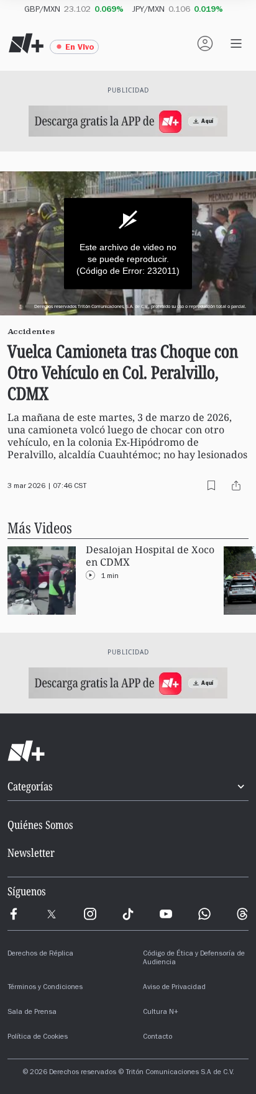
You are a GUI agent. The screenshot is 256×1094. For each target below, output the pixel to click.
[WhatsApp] (204, 914)
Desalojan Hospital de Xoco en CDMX (150, 556)
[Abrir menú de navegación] (236, 43)
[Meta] (13, 914)
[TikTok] (128, 914)
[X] (51, 914)
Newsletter (31, 852)
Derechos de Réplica (40, 954)
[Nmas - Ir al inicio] (26, 43)
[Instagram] (90, 914)
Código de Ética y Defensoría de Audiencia (194, 959)
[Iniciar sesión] (205, 43)
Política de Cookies (37, 1037)
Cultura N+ (160, 1012)
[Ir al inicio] (128, 751)
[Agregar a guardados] (211, 485)
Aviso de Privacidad (174, 988)
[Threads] (242, 914)
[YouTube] (166, 914)
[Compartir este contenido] (236, 485)
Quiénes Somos (40, 824)
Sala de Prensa (32, 1012)
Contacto (157, 1037)
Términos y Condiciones (45, 988)
